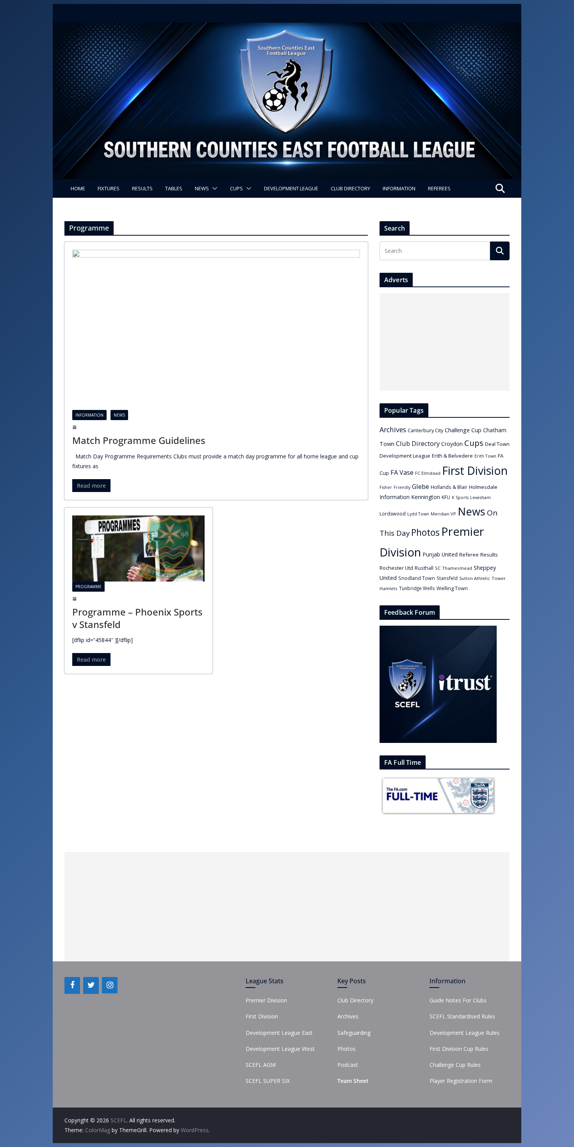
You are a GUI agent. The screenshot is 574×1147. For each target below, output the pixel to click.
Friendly (402, 487)
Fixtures (108, 188)
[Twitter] (91, 985)
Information (399, 188)
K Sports (460, 497)
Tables (173, 188)
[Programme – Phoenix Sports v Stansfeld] (138, 548)
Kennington (425, 497)
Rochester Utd (396, 567)
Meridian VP (443, 514)
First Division (475, 470)
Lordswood (393, 513)
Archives (393, 429)
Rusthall (424, 567)
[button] (213, 188)
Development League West (280, 1048)
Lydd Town (418, 514)
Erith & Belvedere (452, 455)
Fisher (386, 487)
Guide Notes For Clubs (458, 1000)
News (202, 188)
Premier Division (266, 1000)
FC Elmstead (427, 473)
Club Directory (350, 188)
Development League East (279, 1032)
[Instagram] (110, 985)
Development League (291, 188)
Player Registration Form (461, 1080)
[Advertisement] (445, 342)
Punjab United (440, 554)
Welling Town (452, 588)
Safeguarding (354, 1032)
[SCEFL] (287, 28)
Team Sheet (353, 1080)
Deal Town (497, 443)
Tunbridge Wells (417, 588)
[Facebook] (72, 985)
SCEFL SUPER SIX (268, 1080)
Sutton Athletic (474, 578)
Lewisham (480, 497)
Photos (425, 532)
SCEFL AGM (261, 1064)
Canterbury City (425, 430)
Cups (236, 188)
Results (142, 188)
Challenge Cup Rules (455, 1064)
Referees (439, 188)
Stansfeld (447, 578)
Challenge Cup (463, 430)
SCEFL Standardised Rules (462, 1016)
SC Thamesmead (453, 568)
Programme (88, 586)
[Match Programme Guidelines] (216, 330)
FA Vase (402, 472)
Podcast (347, 1064)
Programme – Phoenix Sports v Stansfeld (137, 617)
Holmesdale (483, 486)
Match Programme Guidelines (138, 440)
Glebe (420, 486)
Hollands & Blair (449, 486)
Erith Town (485, 456)
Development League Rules (464, 1032)
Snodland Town (416, 578)
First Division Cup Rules (459, 1048)
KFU (446, 497)
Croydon (452, 443)
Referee (469, 554)
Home (78, 188)
